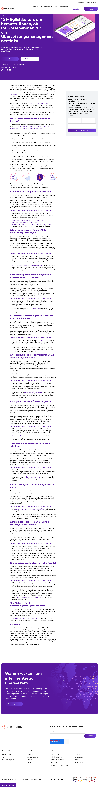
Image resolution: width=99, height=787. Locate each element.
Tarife (4, 757)
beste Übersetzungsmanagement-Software (30, 509)
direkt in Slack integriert (32, 477)
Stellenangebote (32, 757)
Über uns (29, 754)
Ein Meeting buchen (91, 8)
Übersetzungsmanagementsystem (40, 103)
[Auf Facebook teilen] (7, 70)
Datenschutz (23, 779)
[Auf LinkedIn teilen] (10, 70)
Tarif (56, 6)
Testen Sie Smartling (76, 8)
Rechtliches (31, 779)
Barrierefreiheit (56, 754)
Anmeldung (81, 2)
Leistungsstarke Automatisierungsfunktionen (28, 265)
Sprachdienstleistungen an (33, 392)
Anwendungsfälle (46, 6)
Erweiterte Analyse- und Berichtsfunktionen (27, 436)
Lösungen (35, 6)
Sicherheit (54, 768)
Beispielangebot (56, 757)
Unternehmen (63, 11)
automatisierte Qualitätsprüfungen (29, 597)
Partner (29, 760)
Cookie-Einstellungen (8, 785)
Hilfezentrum (79, 762)
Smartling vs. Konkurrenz (59, 765)
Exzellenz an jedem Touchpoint (57, 761)
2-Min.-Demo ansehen (30, 59)
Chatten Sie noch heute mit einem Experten (25, 618)
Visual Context (34, 308)
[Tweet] (5, 70)
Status (77, 760)
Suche (88, 2)
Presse (28, 762)
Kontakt (77, 754)
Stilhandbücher (43, 340)
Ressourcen (64, 6)
